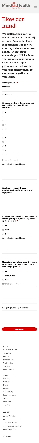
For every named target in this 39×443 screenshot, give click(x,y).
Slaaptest (6, 366)
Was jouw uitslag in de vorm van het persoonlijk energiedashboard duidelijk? (18, 105)
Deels (7, 230)
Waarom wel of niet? (11, 284)
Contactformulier (9, 416)
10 (6, 154)
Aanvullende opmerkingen (13, 164)
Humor (5, 385)
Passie (5, 388)
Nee (6, 234)
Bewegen (6, 382)
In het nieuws (8, 360)
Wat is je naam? (10, 83)
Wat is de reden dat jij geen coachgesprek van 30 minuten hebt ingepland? (17, 190)
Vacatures (7, 353)
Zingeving (6, 405)
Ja (6, 225)
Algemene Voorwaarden (12, 426)
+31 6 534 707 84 (10, 423)
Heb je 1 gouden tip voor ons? (15, 308)
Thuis (5, 398)
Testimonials (8, 363)
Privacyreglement (9, 429)
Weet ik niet (10, 275)
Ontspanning (8, 391)
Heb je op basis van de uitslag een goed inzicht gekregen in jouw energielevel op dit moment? (19, 218)
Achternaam (7, 95)
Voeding (6, 378)
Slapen (5, 375)
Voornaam (6, 86)
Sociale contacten (9, 395)
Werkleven (7, 401)
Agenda (6, 356)
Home (5, 346)
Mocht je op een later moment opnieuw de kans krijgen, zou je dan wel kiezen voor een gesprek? (19, 264)
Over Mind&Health (10, 350)
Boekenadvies (8, 369)
